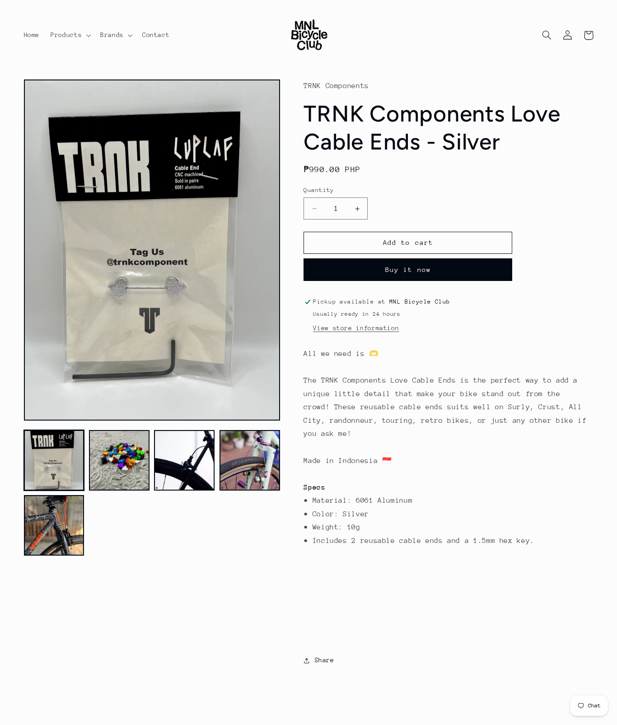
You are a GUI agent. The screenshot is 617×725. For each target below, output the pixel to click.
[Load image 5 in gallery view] (54, 525)
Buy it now (408, 269)
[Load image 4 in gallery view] (250, 460)
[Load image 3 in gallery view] (184, 460)
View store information (356, 328)
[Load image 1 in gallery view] (54, 460)
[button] (70, 35)
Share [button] (324, 660)
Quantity (319, 190)
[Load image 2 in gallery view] (119, 460)
